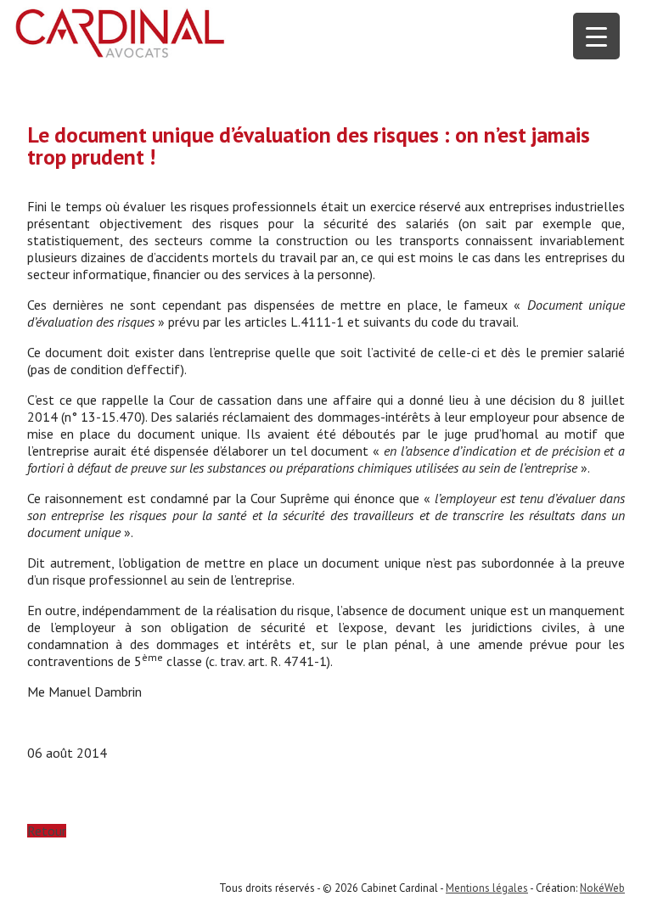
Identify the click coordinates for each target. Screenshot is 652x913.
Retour (46, 830)
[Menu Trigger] (596, 36)
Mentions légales (487, 888)
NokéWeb (602, 888)
